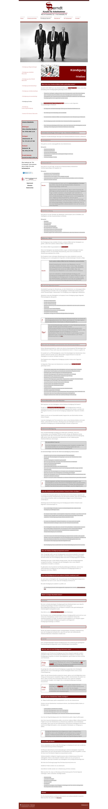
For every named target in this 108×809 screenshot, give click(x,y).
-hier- (61, 336)
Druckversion (26, 805)
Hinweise (59, 797)
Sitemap (32, 805)
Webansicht (84, 805)
